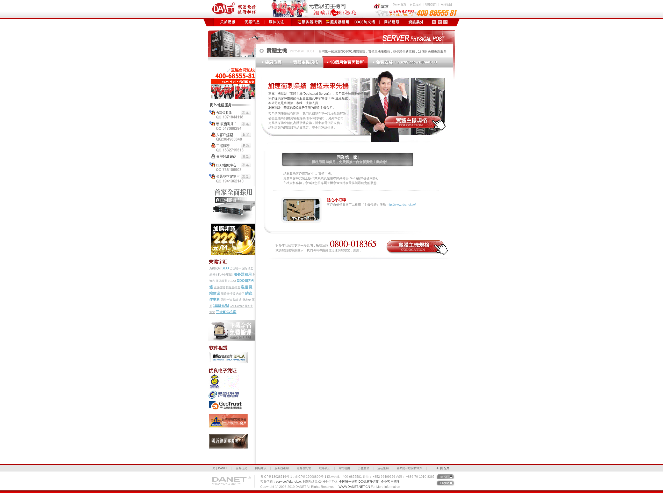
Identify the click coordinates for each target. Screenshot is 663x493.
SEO (225, 268)
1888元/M (221, 306)
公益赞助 (363, 468)
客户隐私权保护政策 (409, 468)
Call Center (237, 305)
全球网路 (227, 274)
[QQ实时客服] (230, 103)
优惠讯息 (252, 22)
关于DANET (220, 468)
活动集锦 (383, 468)
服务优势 (241, 468)
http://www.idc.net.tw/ (401, 205)
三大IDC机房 (226, 312)
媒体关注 (276, 22)
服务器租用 (336, 22)
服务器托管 (307, 22)
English (444, 482)
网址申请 (226, 299)
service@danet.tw (288, 481)
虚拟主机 (215, 274)
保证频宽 (221, 280)
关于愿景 (228, 22)
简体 (444, 476)
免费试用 (215, 268)
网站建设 (392, 22)
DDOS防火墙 (364, 22)
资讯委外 (416, 22)
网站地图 (446, 4)
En (445, 22)
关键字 (240, 293)
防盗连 (237, 299)
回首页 (444, 468)
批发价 (246, 299)
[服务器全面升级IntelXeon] (232, 188)
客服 (244, 287)
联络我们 (431, 4)
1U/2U (232, 280)
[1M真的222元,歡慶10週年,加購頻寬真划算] (232, 224)
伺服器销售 (233, 287)
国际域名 (247, 268)
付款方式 (415, 4)
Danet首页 (399, 4)
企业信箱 (219, 287)
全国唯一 (235, 268)
